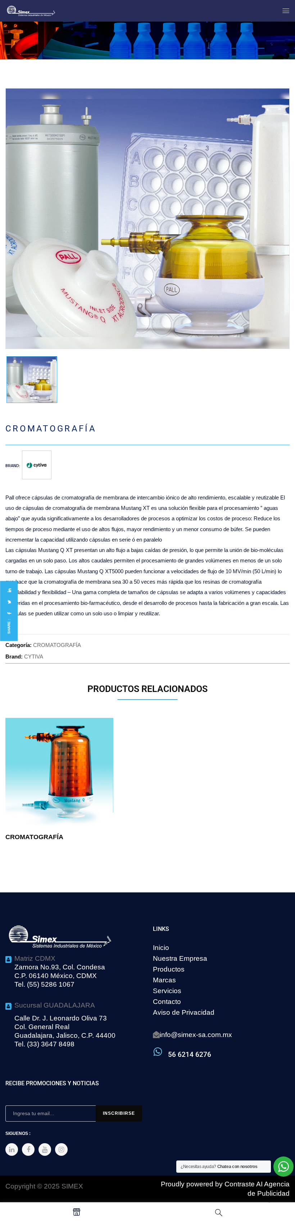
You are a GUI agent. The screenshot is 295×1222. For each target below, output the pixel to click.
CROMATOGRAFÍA (57, 645)
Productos (169, 969)
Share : (9, 626)
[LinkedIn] (9, 590)
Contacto (167, 1001)
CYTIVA (33, 656)
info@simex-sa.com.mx (196, 1034)
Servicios (167, 991)
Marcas (164, 980)
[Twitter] (9, 602)
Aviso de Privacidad (183, 1012)
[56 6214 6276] (158, 1051)
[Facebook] (9, 613)
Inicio (161, 947)
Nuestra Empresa (180, 958)
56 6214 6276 (189, 1054)
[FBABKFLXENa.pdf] (31, 379)
